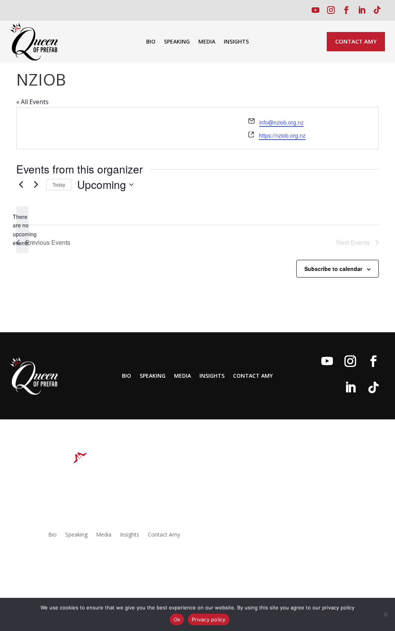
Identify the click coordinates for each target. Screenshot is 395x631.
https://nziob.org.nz (282, 135)
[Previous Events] (20, 184)
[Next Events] (36, 184)
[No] (385, 614)
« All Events (32, 102)
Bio (150, 42)
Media (206, 42)
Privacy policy (209, 619)
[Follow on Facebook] (346, 10)
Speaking (177, 42)
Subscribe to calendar (333, 269)
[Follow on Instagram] (331, 10)
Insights (236, 42)
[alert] (22, 230)
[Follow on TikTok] (377, 10)
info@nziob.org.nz (281, 122)
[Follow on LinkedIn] (362, 10)
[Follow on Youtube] (315, 10)
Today (58, 184)
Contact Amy (355, 41)
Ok (177, 619)
